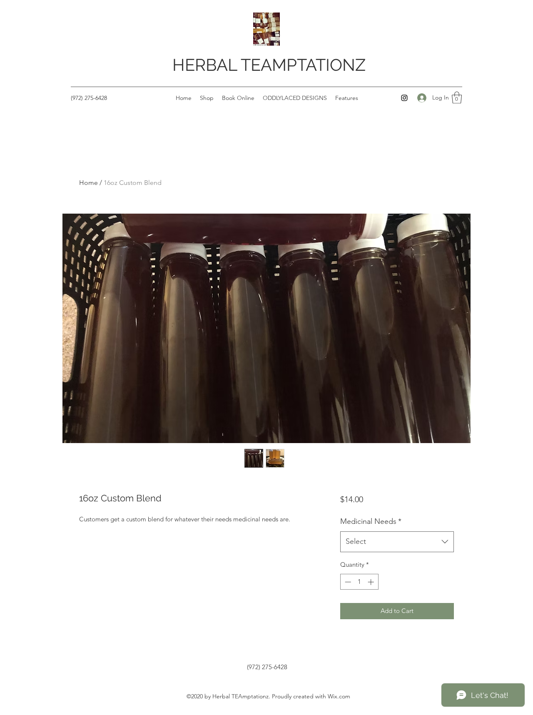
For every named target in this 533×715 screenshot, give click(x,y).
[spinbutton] (359, 582)
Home (88, 183)
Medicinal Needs (370, 521)
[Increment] (371, 582)
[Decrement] (347, 582)
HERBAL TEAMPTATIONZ (269, 65)
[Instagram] (404, 98)
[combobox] (397, 541)
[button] (457, 98)
